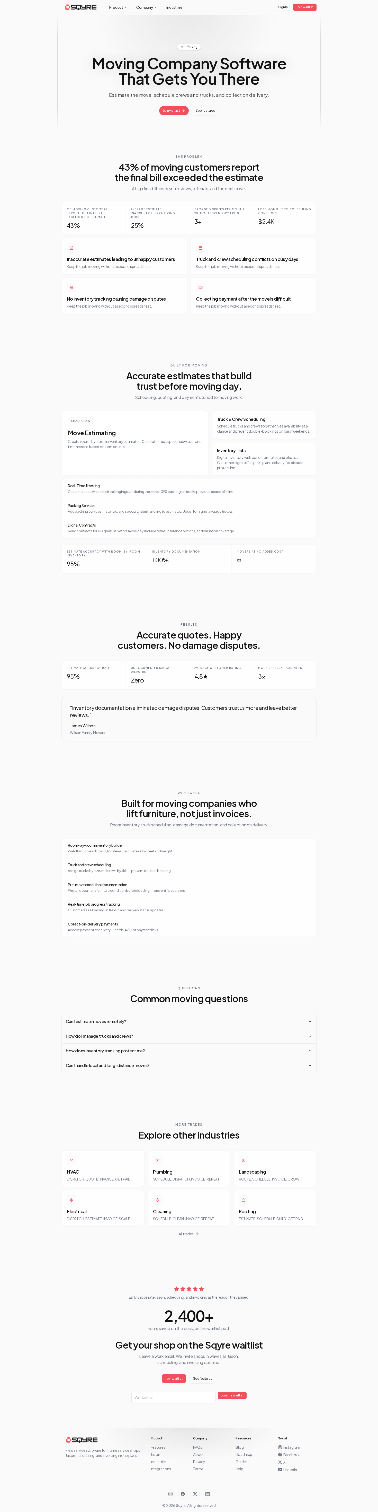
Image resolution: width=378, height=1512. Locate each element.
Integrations (161, 1468)
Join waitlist (304, 7)
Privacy (199, 1461)
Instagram (291, 1447)
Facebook (292, 1454)
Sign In (283, 7)
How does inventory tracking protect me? (105, 1050)
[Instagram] (170, 1494)
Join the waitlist (232, 1395)
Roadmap (244, 1454)
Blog (240, 1447)
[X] (195, 1494)
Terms (198, 1468)
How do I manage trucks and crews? (99, 1036)
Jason (155, 1454)
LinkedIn (290, 1469)
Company (144, 7)
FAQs (197, 1447)
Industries (174, 7)
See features (205, 110)
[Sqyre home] (80, 7)
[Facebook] (182, 1494)
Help (239, 1468)
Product (116, 7)
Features (158, 1447)
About (198, 1454)
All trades (186, 1233)
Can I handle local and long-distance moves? (107, 1065)
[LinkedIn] (207, 1494)
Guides (241, 1461)
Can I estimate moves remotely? (96, 1021)
